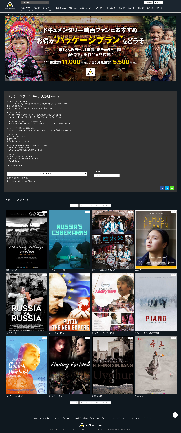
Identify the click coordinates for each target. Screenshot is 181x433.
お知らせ (137, 418)
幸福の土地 (139, 396)
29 (106, 205)
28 (103, 205)
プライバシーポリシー (108, 418)
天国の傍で (139, 270)
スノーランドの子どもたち (14, 396)
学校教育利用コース (37, 418)
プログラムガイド (68, 418)
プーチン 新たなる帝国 (56, 333)
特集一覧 (37, 8)
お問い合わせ (146, 418)
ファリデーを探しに (55, 396)
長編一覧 (131, 8)
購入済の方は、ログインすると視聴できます (21, 181)
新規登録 (149, 2)
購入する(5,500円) (46, 173)
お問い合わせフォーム (39, 117)
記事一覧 (150, 8)
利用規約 (78, 418)
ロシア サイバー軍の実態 (57, 270)
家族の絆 (122, 8)
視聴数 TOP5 (25, 8)
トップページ (9, 14)
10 (97, 205)
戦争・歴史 (73, 8)
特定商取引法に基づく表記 (91, 418)
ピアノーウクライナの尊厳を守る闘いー (148, 333)
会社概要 (48, 418)
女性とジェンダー (86, 8)
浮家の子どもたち (11, 270)
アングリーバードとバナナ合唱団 (103, 333)
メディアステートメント (125, 418)
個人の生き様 (110, 8)
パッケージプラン (27, 10)
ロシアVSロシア (11, 333)
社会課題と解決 (61, 8)
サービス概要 (56, 418)
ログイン (159, 2)
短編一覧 (141, 8)
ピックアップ (47, 8)
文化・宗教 (99, 8)
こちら (19, 161)
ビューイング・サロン (44, 10)
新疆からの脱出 (97, 396)
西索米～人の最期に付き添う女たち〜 (104, 270)
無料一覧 (159, 8)
